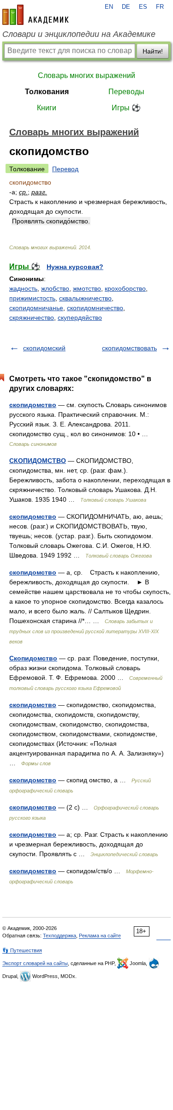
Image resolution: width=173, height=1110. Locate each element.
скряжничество (31, 317)
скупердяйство (80, 317)
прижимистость (32, 298)
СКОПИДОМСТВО (37, 460)
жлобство (55, 288)
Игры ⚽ (126, 108)
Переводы (126, 92)
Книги (46, 108)
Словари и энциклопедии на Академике (78, 34)
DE (126, 7)
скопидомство (32, 404)
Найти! (153, 51)
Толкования (47, 92)
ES (143, 7)
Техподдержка (59, 935)
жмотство (87, 288)
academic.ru (35, 15)
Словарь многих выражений (86, 75)
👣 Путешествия (22, 950)
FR (160, 7)
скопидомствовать (129, 348)
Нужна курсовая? (75, 266)
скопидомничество (95, 308)
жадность (23, 288)
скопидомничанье (36, 308)
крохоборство (125, 288)
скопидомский (44, 348)
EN (109, 7)
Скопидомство (33, 658)
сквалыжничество (85, 298)
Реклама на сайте (100, 935)
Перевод (65, 169)
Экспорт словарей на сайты (35, 963)
